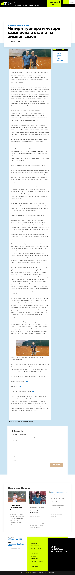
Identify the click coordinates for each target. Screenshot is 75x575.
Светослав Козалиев (28, 421)
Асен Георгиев (18, 421)
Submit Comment (56, 464)
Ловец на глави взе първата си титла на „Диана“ (58, 500)
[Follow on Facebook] (8, 551)
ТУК (26, 381)
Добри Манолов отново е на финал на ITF (16, 507)
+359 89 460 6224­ (15, 539)
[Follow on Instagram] (11, 551)
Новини (11, 25)
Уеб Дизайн (28, 572)
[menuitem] (15, 2)
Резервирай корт (54, 3)
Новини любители (22, 25)
